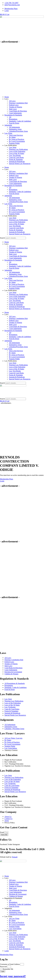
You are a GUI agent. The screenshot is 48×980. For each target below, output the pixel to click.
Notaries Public (14, 143)
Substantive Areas (15, 129)
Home (6, 97)
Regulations (13, 119)
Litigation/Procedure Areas (18, 131)
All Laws (12, 101)
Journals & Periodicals (17, 161)
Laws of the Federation (17, 151)
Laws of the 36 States (16, 153)
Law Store (12, 147)
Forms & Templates (16, 159)
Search (2, 238)
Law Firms (8, 133)
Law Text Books (15, 155)
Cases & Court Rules (16, 157)
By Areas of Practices (16, 139)
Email (2, 832)
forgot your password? (13, 976)
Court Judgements (15, 113)
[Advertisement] (24, 69)
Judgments (8, 125)
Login (6, 951)
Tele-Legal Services (16, 135)
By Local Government (17, 141)
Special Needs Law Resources (19, 163)
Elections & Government (17, 894)
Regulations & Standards (13, 115)
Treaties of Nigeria (15, 107)
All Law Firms (14, 918)
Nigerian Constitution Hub (18, 103)
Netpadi (14, 857)
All (10, 117)
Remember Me (7, 969)
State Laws (13, 109)
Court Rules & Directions (18, 111)
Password (3, 967)
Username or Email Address (10, 964)
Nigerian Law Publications (18, 149)
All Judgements (14, 127)
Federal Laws (14, 105)
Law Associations (15, 929)
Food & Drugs (14, 123)
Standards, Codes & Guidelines (20, 121)
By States (12, 137)
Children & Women (16, 896)
